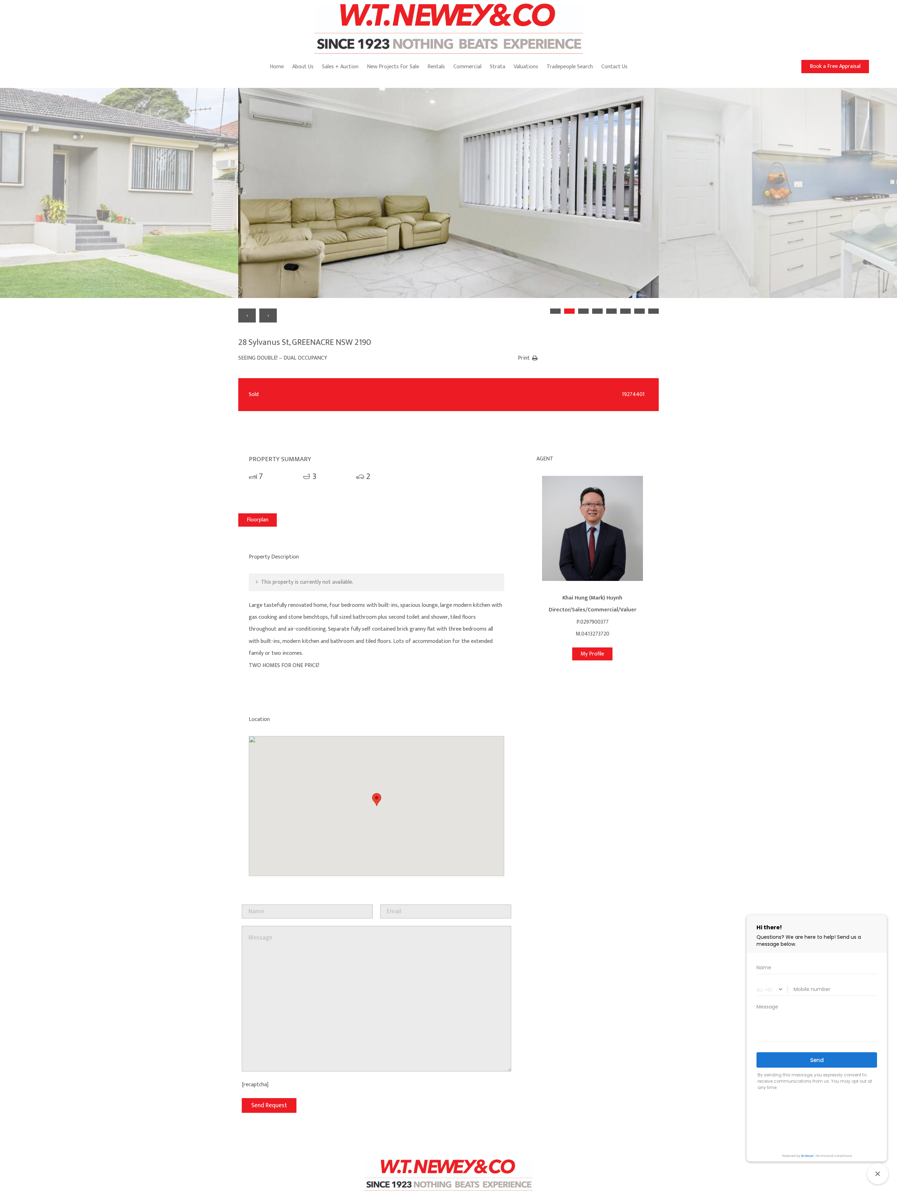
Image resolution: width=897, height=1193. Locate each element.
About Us (303, 66)
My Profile (592, 654)
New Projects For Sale (393, 66)
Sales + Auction (340, 66)
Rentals (436, 66)
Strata (497, 66)
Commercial (467, 66)
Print (524, 358)
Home (277, 66)
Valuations (526, 66)
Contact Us (614, 66)
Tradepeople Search (570, 66)
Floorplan (257, 520)
